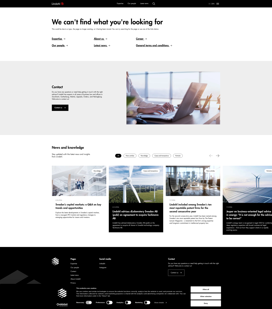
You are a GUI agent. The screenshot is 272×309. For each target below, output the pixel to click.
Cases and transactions (161, 155)
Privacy (73, 283)
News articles (130, 155)
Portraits (177, 155)
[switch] (109, 302)
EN (213, 4)
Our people (132, 3)
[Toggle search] (154, 3)
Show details (159, 302)
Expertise (120, 3)
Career (140, 38)
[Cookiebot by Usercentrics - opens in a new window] (62, 304)
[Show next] (217, 155)
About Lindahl (76, 279)
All (118, 155)
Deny (206, 303)
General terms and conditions (152, 45)
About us (99, 38)
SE (209, 4)
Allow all (206, 289)
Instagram (102, 267)
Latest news (144, 3)
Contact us (58, 108)
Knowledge (144, 155)
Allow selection (206, 296)
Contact (73, 271)
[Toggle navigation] (217, 3)
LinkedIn (102, 263)
